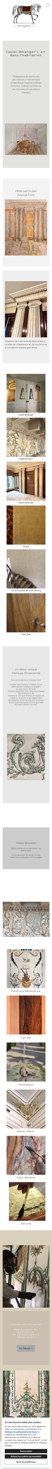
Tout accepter (26, 1451)
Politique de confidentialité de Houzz (21, 1432)
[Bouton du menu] (47, 4)
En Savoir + (26, 1348)
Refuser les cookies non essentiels (26, 1456)
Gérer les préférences (26, 1462)
